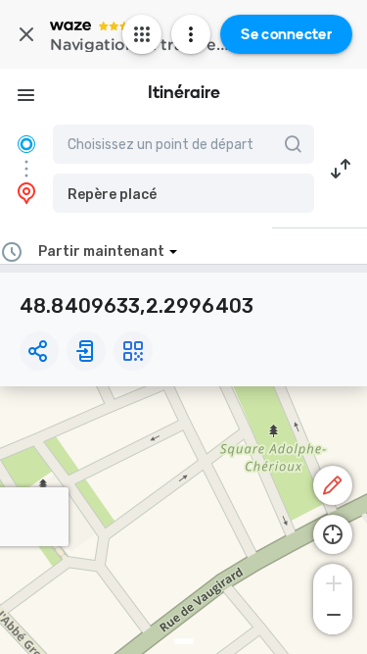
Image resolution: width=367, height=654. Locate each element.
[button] (183, 193)
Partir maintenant (101, 251)
